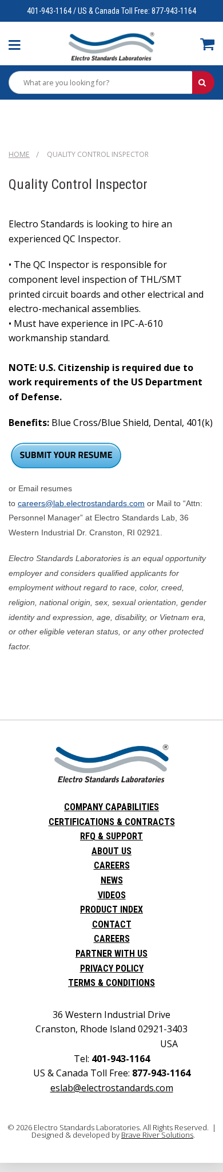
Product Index (111, 909)
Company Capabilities (111, 807)
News (112, 880)
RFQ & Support (111, 836)
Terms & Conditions (111, 982)
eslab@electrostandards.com (111, 1088)
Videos (112, 895)
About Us (111, 851)
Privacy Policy (112, 968)
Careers (112, 865)
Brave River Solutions (157, 1135)
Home (19, 154)
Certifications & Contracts (112, 821)
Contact (112, 924)
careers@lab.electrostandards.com (81, 503)
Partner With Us (111, 953)
